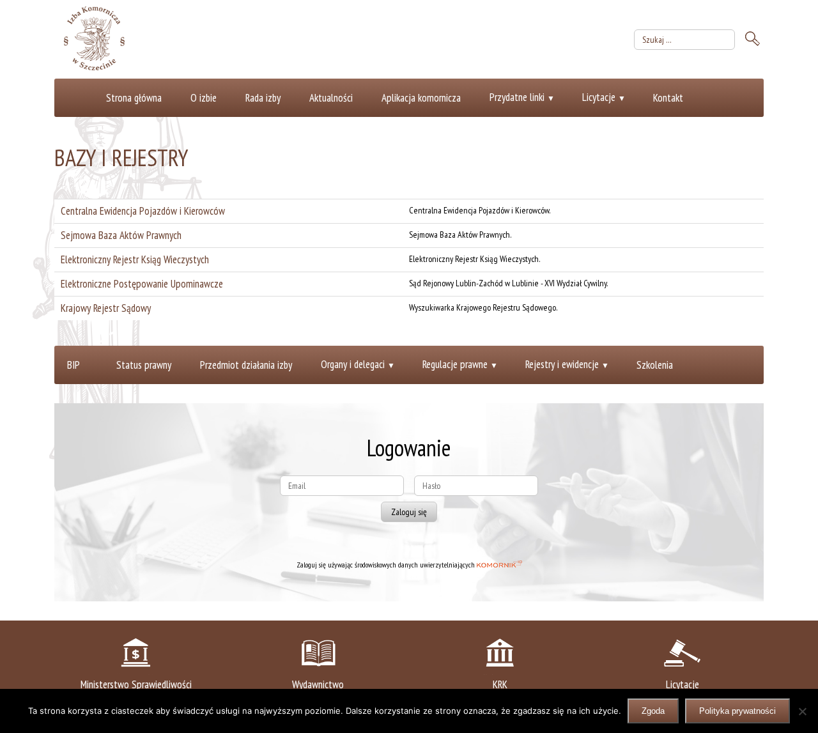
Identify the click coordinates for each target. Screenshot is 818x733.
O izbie (203, 98)
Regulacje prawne (455, 364)
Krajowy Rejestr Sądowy (106, 308)
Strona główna (134, 98)
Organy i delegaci (353, 364)
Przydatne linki (517, 97)
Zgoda (653, 711)
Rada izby (263, 98)
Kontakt (668, 98)
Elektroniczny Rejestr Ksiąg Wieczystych (135, 259)
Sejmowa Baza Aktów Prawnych (121, 235)
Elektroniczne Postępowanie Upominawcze (142, 284)
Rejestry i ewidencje (562, 364)
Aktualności (331, 98)
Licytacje (598, 97)
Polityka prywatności (737, 711)
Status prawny (143, 365)
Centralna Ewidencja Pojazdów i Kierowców (143, 211)
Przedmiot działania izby (246, 365)
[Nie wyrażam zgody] (802, 711)
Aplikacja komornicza (421, 98)
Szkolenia (655, 365)
